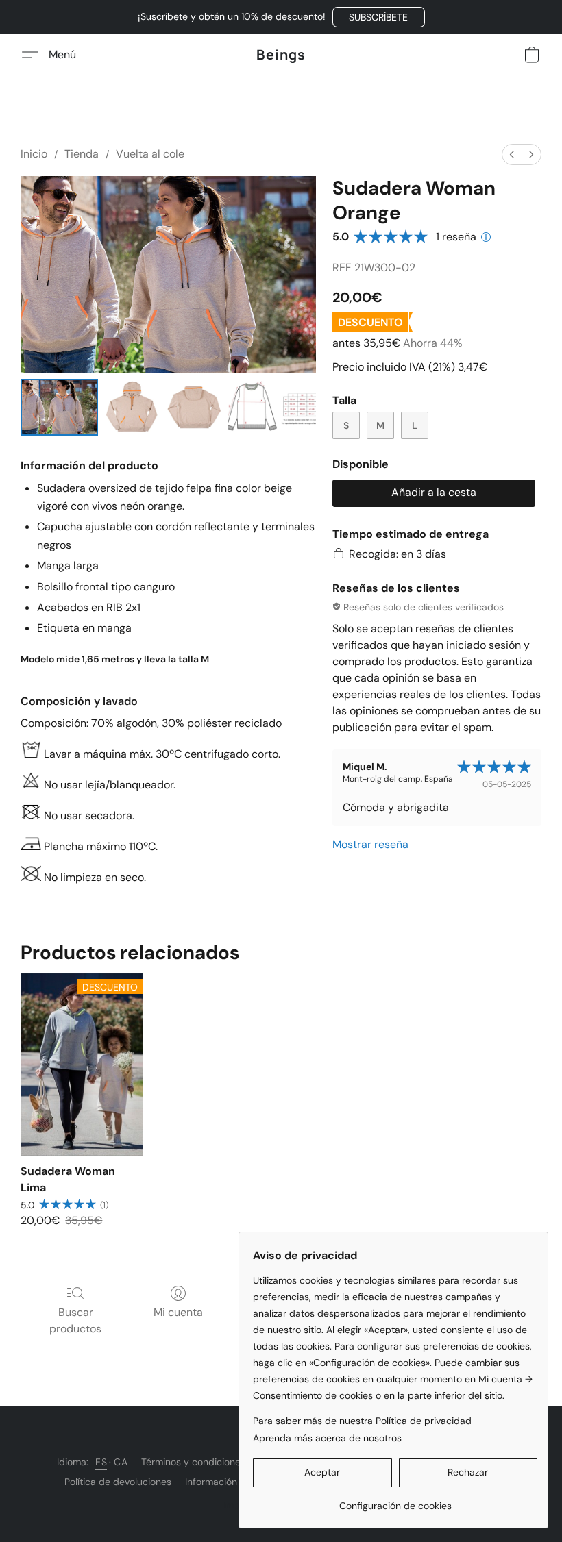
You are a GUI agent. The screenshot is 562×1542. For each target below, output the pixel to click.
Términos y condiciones (193, 1462)
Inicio (34, 154)
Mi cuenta (178, 1312)
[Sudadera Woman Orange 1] (131, 407)
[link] (395, 1500)
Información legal (222, 1482)
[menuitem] (512, 154)
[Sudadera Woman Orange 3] (272, 407)
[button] (378, 17)
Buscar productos (75, 1320)
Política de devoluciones (117, 1482)
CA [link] (120, 1462)
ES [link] (101, 1462)
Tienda (81, 154)
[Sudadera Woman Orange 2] (194, 407)
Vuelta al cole (150, 154)
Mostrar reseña (370, 844)
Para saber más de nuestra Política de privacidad (362, 1421)
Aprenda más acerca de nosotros (327, 1438)
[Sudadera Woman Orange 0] (59, 407)
